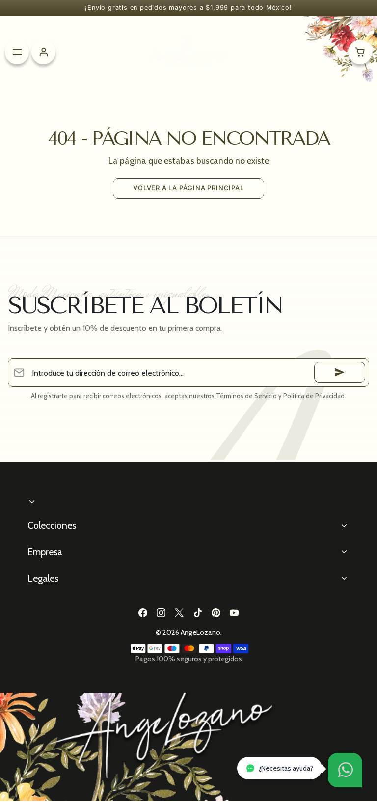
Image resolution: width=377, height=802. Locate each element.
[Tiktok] (197, 613)
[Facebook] (143, 613)
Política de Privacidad (314, 396)
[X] (179, 613)
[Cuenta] (43, 52)
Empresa (44, 552)
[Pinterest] (216, 613)
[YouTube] (234, 613)
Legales (42, 578)
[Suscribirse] (339, 372)
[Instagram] (161, 613)
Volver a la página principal (188, 188)
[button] (345, 770)
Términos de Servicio (246, 396)
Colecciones (51, 525)
